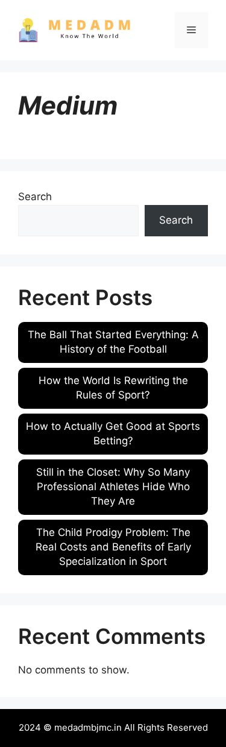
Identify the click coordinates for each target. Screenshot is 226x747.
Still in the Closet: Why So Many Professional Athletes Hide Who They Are (113, 486)
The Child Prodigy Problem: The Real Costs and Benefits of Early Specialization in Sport (113, 546)
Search (35, 197)
